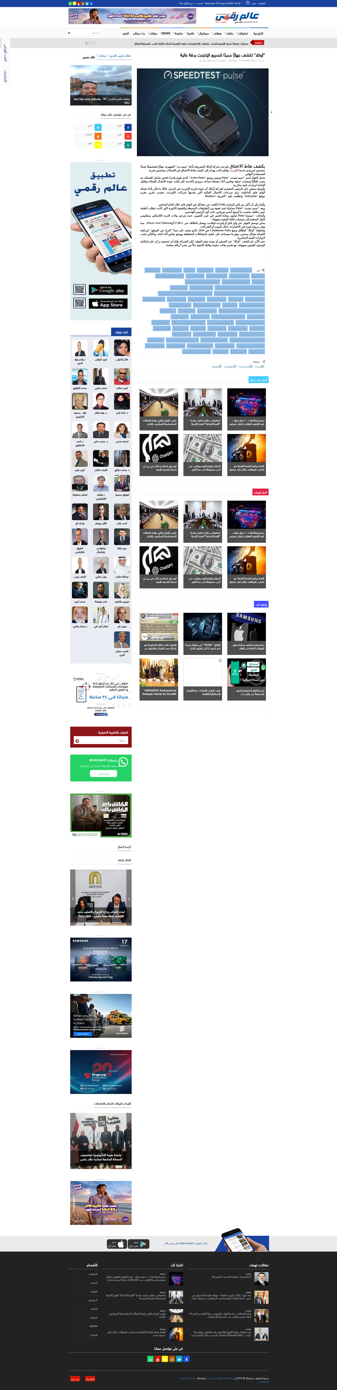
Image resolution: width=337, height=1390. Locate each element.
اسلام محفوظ (80, 494)
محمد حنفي (101, 387)
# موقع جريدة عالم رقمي (201, 287)
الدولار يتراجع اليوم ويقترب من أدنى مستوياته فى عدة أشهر (204, 467)
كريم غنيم (80, 469)
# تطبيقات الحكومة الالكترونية (250, 345)
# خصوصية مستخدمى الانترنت (250, 322)
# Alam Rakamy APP (153, 299)
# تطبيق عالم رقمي (176, 299)
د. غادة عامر (122, 412)
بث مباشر (139, 32)
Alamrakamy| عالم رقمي (220, 1377)
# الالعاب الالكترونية (255, 299)
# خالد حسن (258, 281)
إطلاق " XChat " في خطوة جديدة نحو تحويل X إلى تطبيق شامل (202, 646)
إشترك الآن (103, 773)
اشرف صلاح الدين (122, 652)
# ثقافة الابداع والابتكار (180, 305)
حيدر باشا (122, 547)
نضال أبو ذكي (101, 625)
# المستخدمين (198, 328)
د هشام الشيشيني (101, 496)
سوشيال (204, 32)
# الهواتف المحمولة (217, 299)
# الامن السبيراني (162, 328)
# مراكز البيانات (220, 351)
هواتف (217, 32)
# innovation (230, 305)
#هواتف (93, 1291)
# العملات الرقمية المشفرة (252, 334)
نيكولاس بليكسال (101, 549)
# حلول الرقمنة (152, 270)
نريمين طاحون (122, 601)
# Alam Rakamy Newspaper (169, 276)
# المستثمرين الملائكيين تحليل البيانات (247, 340)
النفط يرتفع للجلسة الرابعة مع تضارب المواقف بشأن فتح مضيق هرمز (246, 469)
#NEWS (93, 1326)
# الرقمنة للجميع (156, 340)
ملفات (229, 32)
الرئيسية (258, 32)
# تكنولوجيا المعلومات (241, 270)
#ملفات (93, 1283)
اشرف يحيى (80, 576)
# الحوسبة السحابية (155, 345)
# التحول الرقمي (205, 270)
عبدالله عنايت (122, 576)
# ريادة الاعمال (257, 328)
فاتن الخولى (122, 359)
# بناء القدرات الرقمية (217, 276)
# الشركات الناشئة (160, 322)
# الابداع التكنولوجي (238, 328)
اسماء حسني (122, 441)
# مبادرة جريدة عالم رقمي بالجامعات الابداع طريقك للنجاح (239, 293)
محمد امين (79, 601)
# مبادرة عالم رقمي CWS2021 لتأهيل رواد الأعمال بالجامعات (185, 293)
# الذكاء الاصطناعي (176, 345)
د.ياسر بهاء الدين (80, 361)
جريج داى (122, 625)
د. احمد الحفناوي (79, 443)
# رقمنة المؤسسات (207, 311)
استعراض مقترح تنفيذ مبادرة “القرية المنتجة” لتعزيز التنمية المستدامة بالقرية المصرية (205, 423)
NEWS (166, 32)
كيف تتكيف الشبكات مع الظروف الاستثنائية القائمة (203, 691)
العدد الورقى (6, 52)
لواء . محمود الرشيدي (80, 414)
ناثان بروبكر (101, 522)
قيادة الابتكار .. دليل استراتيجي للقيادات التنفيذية (101, 913)
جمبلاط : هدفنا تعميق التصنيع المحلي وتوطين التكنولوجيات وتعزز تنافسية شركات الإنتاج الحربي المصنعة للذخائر (191, 43)
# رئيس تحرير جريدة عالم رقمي (235, 281)
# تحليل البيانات (238, 351)
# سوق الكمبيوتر (196, 299)
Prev (72, 898)
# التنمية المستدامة (225, 345)
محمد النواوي (80, 387)
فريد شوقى (101, 359)
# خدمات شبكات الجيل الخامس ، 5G (188, 322)
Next (129, 898)
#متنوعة (93, 1317)
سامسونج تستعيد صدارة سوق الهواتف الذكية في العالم (248, 646)
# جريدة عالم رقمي (195, 276)
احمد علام (122, 522)
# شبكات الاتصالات (172, 270)
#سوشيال (92, 1300)
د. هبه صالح (101, 412)
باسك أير (79, 522)
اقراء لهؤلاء (121, 331)
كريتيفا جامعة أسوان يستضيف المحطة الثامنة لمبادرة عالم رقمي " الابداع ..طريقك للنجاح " (101, 1158)
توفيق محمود (122, 494)
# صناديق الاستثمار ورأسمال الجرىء (182, 340)
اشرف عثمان (101, 469)
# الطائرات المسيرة (182, 334)
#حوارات (93, 1335)
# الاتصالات (222, 270)
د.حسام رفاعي (80, 625)
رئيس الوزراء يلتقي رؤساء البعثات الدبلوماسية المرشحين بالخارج (159, 421)
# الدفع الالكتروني (256, 316)
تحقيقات (243, 32)
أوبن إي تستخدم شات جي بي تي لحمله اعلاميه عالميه (159, 467)
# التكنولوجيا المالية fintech (200, 345)
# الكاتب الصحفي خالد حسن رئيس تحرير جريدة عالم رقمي (239, 287)
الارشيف (6, 76)
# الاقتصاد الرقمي (179, 316)
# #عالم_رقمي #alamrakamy (196, 351)
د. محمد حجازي (122, 469)
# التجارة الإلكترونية (200, 316)
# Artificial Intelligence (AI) (207, 305)
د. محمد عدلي (101, 441)
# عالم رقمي (258, 276)
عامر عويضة (101, 601)
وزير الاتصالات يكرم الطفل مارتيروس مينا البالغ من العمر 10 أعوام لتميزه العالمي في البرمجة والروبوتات (220, 1315)
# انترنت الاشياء (256, 351)
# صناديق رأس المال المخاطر (214, 340)
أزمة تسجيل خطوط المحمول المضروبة (231, 1276)
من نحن (75, 1378)
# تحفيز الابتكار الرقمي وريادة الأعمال (228, 316)
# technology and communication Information (241, 311)
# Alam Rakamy (179, 287)
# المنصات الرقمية (217, 328)
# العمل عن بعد (180, 328)
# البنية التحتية (236, 299)
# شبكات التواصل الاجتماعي (220, 322)
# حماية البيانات (167, 311)
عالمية (190, 32)
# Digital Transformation (252, 305)
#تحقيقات (92, 1274)
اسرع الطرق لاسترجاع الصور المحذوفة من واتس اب (250, 691)
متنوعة (179, 32)
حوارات (153, 32)
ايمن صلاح (122, 387)
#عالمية (94, 1309)
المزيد (125, 32)
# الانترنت (189, 270)
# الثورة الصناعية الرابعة (204, 334)
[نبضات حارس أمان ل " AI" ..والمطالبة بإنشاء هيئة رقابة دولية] (101, 84)
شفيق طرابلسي (79, 549)
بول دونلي (101, 576)
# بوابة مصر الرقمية (227, 334)
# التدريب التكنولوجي (239, 276)
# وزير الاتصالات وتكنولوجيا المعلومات (202, 281)
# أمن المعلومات (187, 311)
